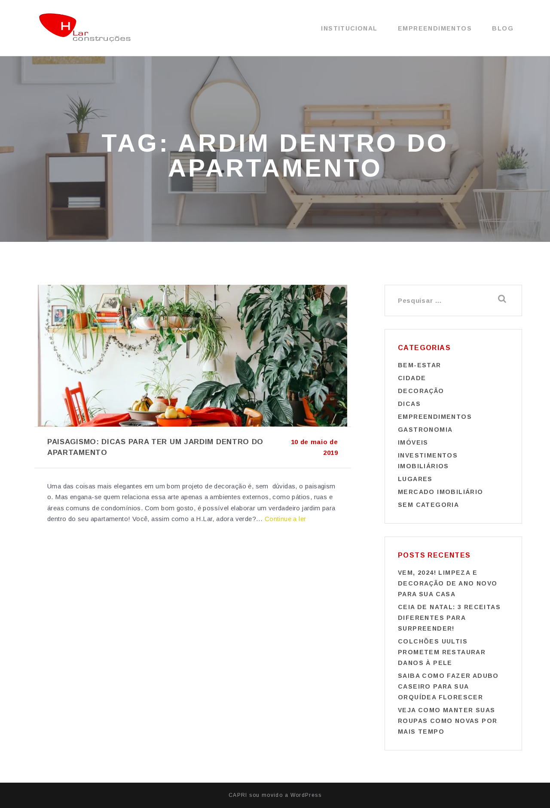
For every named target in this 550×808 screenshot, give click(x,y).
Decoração (421, 390)
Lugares (415, 479)
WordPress (306, 795)
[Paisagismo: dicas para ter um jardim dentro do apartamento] (192, 356)
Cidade (412, 378)
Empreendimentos (435, 28)
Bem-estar (419, 365)
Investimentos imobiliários (428, 461)
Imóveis (413, 442)
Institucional (349, 28)
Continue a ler (285, 518)
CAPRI (238, 795)
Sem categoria (428, 504)
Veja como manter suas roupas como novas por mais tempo (447, 721)
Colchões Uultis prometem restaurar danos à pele (442, 652)
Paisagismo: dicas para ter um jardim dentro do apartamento (155, 447)
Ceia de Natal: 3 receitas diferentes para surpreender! (449, 618)
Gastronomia (425, 429)
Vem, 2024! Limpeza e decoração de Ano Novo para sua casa (447, 583)
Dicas (409, 403)
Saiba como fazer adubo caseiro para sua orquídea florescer (448, 686)
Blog (502, 28)
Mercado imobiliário (440, 491)
